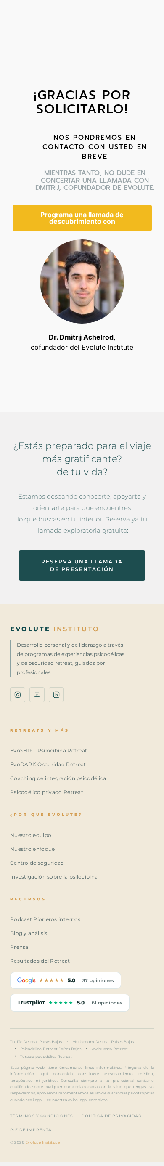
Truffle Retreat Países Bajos (36, 1041)
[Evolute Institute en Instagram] (17, 694)
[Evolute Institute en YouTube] (37, 694)
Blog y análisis (29, 933)
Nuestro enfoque (32, 849)
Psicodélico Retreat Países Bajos (50, 1048)
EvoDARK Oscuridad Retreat (48, 764)
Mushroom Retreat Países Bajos (103, 1041)
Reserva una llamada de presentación (82, 565)
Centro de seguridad (37, 863)
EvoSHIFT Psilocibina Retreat (48, 750)
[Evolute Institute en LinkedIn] (56, 694)
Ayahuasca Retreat (110, 1048)
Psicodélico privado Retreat (46, 792)
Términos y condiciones (41, 1115)
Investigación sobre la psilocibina (54, 877)
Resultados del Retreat (40, 961)
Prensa (19, 947)
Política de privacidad (112, 1115)
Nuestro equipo (30, 835)
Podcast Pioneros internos (45, 919)
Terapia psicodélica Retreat (46, 1056)
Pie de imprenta (31, 1129)
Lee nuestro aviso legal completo (76, 1099)
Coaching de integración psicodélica (58, 778)
